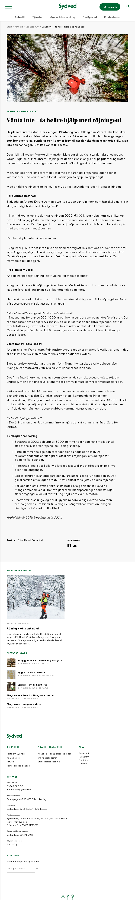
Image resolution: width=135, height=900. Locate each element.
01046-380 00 (15, 786)
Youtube (83, 760)
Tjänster (37, 17)
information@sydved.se (19, 790)
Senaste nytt (32, 27)
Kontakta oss (112, 17)
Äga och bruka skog (62, 17)
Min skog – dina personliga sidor (54, 754)
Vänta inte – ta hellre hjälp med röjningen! (63, 27)
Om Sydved (89, 17)
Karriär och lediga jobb (18, 766)
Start (9, 27)
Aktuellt (20, 17)
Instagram (84, 757)
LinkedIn (83, 764)
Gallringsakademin (47, 758)
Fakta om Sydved (16, 754)
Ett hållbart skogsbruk (49, 762)
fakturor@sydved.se (17, 822)
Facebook (84, 754)
